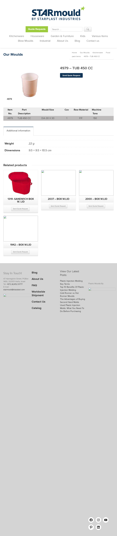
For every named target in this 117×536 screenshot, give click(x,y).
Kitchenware (16, 36)
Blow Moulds (25, 40)
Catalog (36, 308)
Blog (77, 40)
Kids (82, 36)
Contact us (93, 40)
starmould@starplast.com (14, 289)
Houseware (37, 36)
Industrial (45, 40)
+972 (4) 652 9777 (15, 284)
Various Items (100, 36)
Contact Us (38, 301)
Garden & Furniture (62, 36)
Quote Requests (37, 29)
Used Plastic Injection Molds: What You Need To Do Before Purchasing (72, 308)
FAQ (34, 285)
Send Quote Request (71, 75)
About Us (62, 40)
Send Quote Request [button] (20, 209)
